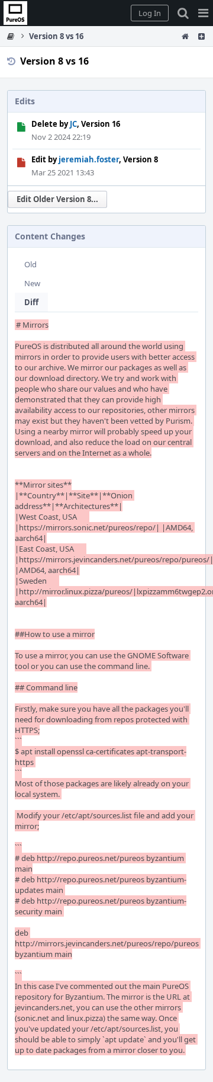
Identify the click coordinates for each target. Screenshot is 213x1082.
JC (73, 124)
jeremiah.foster (89, 159)
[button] (203, 13)
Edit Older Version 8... (57, 199)
